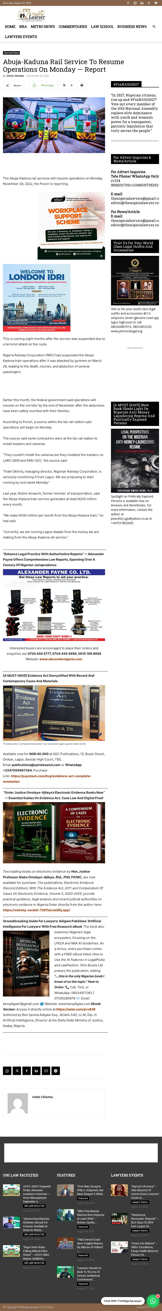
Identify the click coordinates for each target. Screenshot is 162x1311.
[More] (81, 85)
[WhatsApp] (7, 1071)
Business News (132, 26)
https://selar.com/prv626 (75, 1009)
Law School (102, 26)
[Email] (46, 1071)
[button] (154, 27)
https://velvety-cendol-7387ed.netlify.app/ (36, 910)
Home (10, 26)
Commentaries (73, 26)
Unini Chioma (15, 75)
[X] (149, 3)
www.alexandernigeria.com (60, 659)
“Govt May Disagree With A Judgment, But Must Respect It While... (91, 1190)
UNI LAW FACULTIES (34, 1205)
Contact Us (142, 1307)
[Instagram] (135, 3)
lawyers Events (21, 36)
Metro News (43, 26)
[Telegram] (55, 1071)
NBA (23, 26)
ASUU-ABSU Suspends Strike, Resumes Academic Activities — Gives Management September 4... (37, 1194)
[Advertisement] (109, 15)
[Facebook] (128, 3)
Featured (83, 1198)
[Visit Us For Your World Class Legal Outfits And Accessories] (135, 280)
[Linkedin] (142, 3)
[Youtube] (156, 3)
